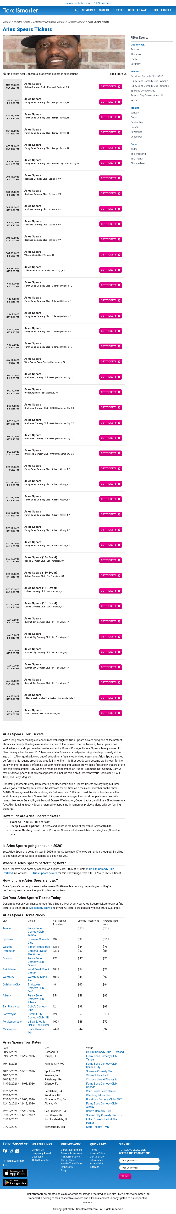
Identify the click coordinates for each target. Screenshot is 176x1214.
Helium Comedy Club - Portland (105, 1052)
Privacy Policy (97, 1153)
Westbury (8, 977)
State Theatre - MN (97, 1126)
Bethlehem (9, 969)
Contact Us (38, 1149)
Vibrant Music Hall (39, 946)
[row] (64, 86)
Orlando (7, 958)
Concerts (88, 10)
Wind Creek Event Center (101, 1091)
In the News (67, 1167)
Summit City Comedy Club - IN (38, 1015)
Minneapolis (10, 1029)
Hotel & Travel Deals (71, 1163)
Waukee (7, 946)
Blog (63, 1170)
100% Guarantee (41, 1160)
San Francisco (11, 1006)
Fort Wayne (9, 1014)
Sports (104, 10)
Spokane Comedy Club (99, 1071)
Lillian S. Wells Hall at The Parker (38, 1023)
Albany (7, 995)
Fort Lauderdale (12, 1021)
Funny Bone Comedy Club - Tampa (37, 932)
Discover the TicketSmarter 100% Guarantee (88, 3)
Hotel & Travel (138, 10)
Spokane (8, 939)
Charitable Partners (71, 1153)
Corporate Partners (71, 1149)
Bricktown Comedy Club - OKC (37, 988)
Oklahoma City (11, 984)
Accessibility (96, 1163)
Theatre (118, 10)
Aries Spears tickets (44, 873)
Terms (93, 1149)
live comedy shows (40, 907)
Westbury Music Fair (98, 1095)
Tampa (7, 928)
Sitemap (94, 1167)
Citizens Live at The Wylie (37, 952)
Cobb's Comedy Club (98, 1111)
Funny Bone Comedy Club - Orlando (37, 962)
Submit (125, 1176)
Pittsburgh (9, 951)
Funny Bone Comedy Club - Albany (37, 999)
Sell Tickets (162, 10)
